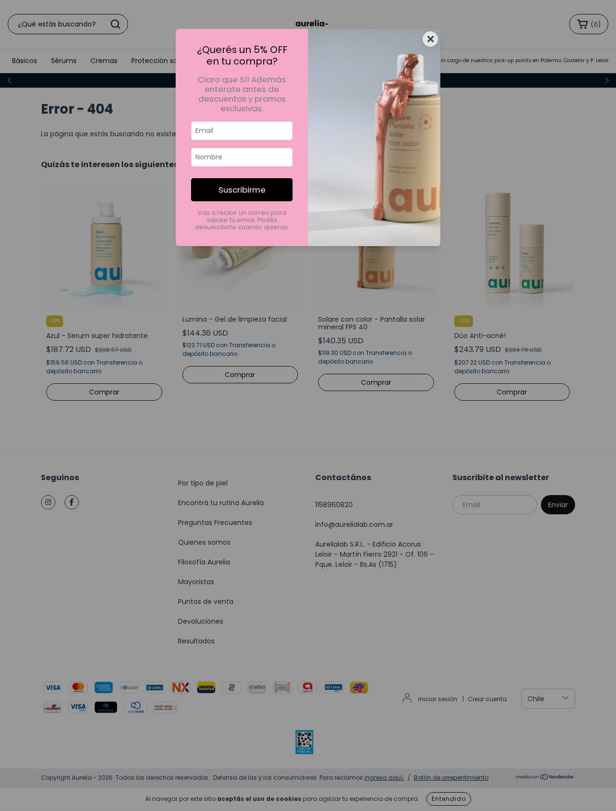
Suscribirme (242, 190)
